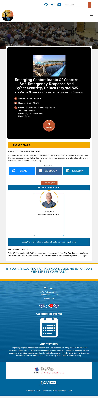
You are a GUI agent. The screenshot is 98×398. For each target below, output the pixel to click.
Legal (70, 391)
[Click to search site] (89, 5)
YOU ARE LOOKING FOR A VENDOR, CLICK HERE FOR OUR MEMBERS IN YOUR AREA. (51, 270)
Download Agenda (49, 182)
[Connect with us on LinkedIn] (46, 306)
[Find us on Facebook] (41, 306)
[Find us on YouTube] (51, 306)
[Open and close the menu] (55, 15)
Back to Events (14, 45)
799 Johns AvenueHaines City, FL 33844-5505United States (30, 113)
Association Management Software (49, 384)
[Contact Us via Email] (56, 306)
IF (8, 268)
